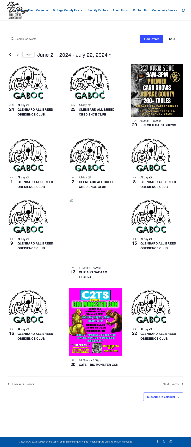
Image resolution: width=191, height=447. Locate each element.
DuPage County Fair (66, 10)
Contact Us (140, 10)
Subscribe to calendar (161, 397)
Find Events (151, 39)
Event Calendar (38, 10)
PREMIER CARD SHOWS (158, 125)
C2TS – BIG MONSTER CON (98, 364)
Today (28, 54)
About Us (119, 10)
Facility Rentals (98, 10)
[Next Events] (17, 54)
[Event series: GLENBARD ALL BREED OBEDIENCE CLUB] (27, 105)
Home (20, 10)
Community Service (165, 10)
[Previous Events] (10, 54)
